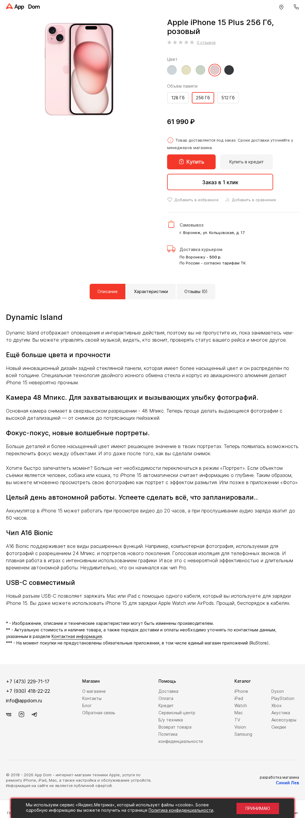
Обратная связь (98, 712)
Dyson (277, 691)
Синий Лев (287, 782)
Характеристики (151, 291)
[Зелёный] (200, 73)
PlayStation (282, 698)
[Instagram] (21, 714)
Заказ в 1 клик (220, 182)
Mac (238, 712)
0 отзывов (206, 42)
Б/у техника (170, 719)
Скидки (278, 726)
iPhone (241, 691)
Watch (240, 705)
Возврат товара (175, 726)
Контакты (92, 698)
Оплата (165, 698)
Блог (87, 705)
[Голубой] (172, 73)
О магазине (94, 691)
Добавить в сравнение (253, 199)
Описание (107, 291)
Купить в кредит (246, 162)
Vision (240, 726)
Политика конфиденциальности (181, 810)
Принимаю (257, 808)
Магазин (91, 681)
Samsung (243, 734)
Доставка (168, 691)
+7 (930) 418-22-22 (28, 691)
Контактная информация (77, 636)
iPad (238, 698)
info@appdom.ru (24, 701)
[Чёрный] (229, 73)
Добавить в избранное (196, 199)
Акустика (280, 712)
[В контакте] (8, 714)
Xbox (276, 705)
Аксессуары (283, 719)
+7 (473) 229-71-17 (27, 681)
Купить (194, 162)
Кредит (166, 705)
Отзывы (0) (196, 291)
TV (237, 719)
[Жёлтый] (186, 73)
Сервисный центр (176, 712)
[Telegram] (34, 714)
